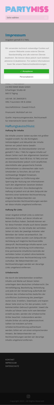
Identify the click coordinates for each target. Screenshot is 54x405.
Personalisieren (26, 77)
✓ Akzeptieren (26, 71)
